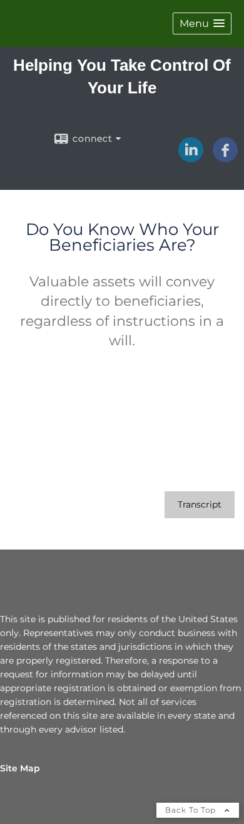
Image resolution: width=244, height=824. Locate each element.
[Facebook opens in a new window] (225, 157)
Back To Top (191, 810)
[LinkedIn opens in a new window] (190, 157)
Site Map (20, 768)
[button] (202, 23)
